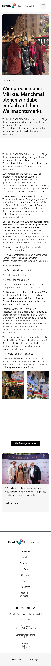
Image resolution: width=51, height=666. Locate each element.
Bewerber (25, 551)
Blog (25, 569)
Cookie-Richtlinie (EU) (26, 646)
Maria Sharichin (14, 323)
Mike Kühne (40, 317)
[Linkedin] (28, 607)
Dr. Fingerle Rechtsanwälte (15, 205)
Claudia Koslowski (35, 323)
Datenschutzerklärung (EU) (25, 636)
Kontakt (25, 581)
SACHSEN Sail (20, 154)
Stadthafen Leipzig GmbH (18, 202)
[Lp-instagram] (22, 607)
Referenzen (25, 563)
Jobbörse (25, 587)
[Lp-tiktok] (34, 607)
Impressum (25, 619)
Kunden (25, 557)
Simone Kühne (23, 317)
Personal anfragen (24, 594)
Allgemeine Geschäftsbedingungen (25, 627)
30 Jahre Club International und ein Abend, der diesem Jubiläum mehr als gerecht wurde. (25, 492)
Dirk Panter (37, 205)
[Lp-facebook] (17, 607)
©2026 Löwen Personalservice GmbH (25, 614)
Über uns (25, 575)
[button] (43, 6)
